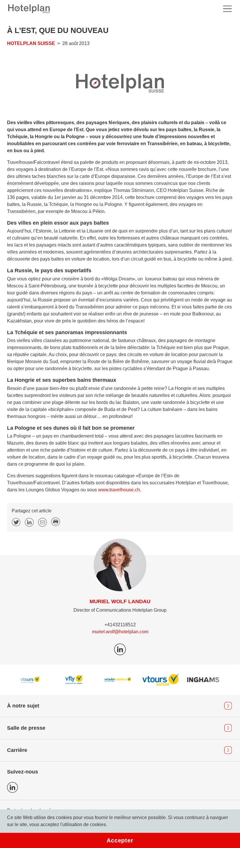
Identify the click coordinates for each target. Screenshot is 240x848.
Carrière (17, 750)
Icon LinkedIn (12, 787)
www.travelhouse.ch (119, 489)
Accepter (120, 840)
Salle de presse (26, 728)
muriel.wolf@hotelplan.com (120, 631)
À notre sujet (23, 706)
